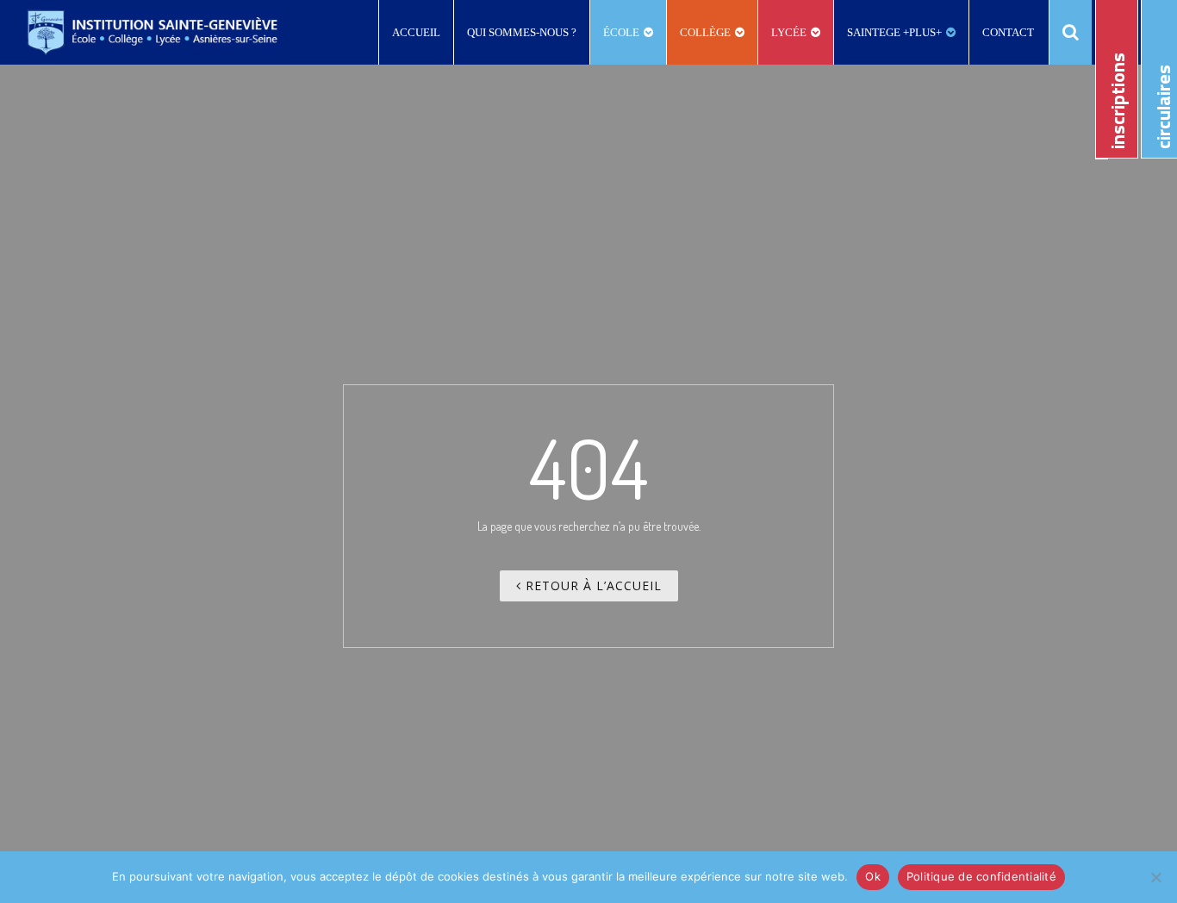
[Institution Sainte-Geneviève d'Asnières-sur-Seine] (152, 32)
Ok (873, 876)
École (621, 32)
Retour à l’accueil (591, 585)
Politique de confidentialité (981, 876)
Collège (705, 32)
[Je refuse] (1155, 877)
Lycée (788, 32)
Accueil (416, 32)
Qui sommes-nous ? (521, 32)
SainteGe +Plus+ (894, 32)
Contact (1008, 32)
